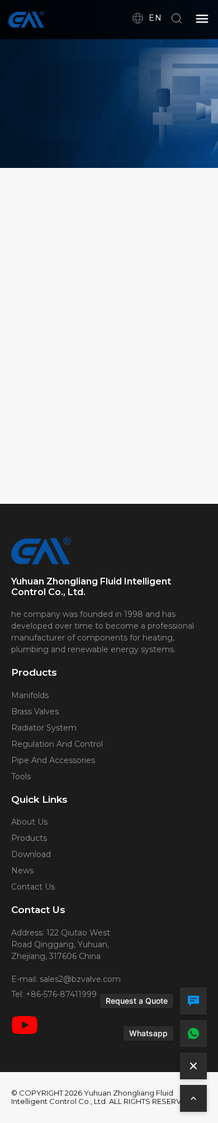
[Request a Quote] (193, 1001)
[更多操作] (193, 1065)
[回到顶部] (193, 1098)
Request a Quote (137, 1000)
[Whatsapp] (193, 1033)
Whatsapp (148, 1033)
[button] (202, 19)
